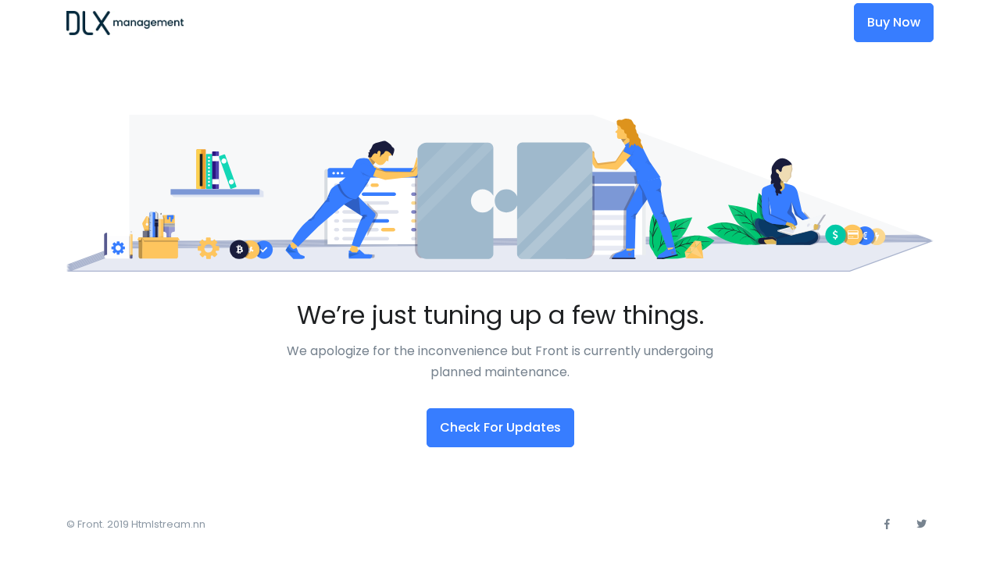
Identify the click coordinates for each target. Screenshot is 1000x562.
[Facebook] (886, 524)
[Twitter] (921, 524)
